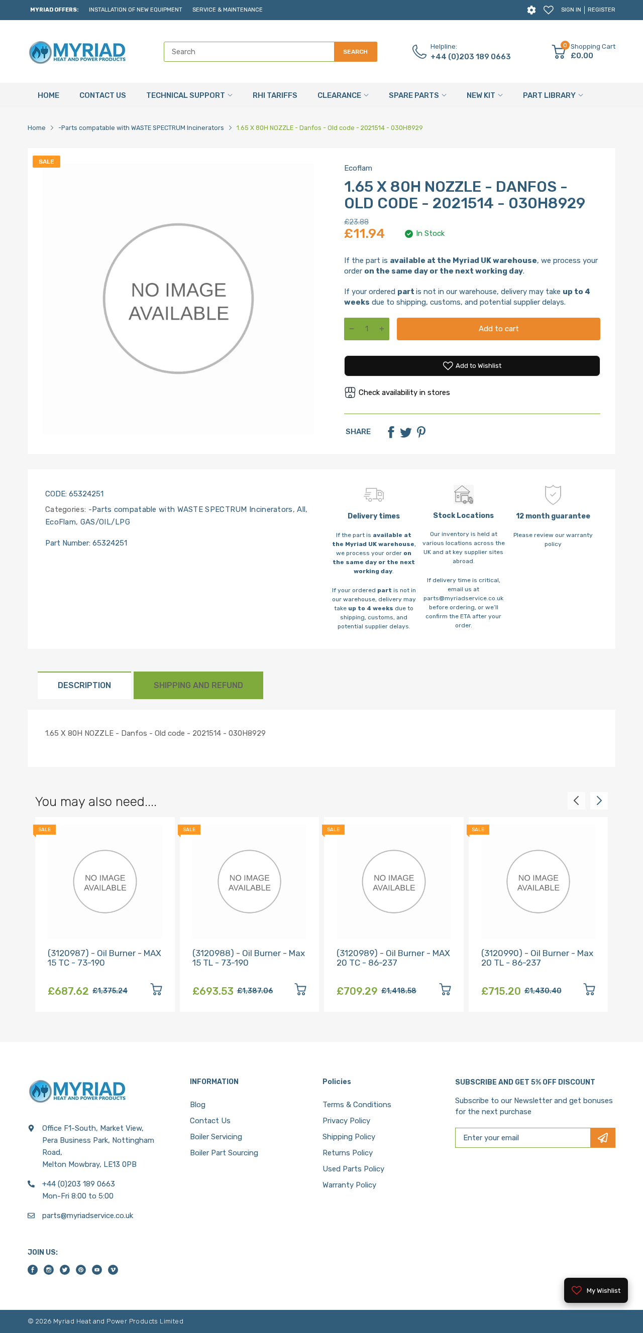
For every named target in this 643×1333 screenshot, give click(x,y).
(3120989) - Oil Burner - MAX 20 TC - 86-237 (393, 958)
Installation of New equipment (135, 10)
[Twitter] (406, 432)
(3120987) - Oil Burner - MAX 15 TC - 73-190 (104, 958)
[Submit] (602, 1138)
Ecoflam (358, 168)
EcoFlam (60, 521)
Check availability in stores (404, 392)
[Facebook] (391, 432)
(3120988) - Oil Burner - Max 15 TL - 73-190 (248, 958)
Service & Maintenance (227, 10)
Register (601, 10)
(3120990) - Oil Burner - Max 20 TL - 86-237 (537, 958)
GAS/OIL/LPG (104, 521)
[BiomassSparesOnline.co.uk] (78, 51)
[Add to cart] (156, 991)
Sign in (571, 10)
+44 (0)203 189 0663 (471, 56)
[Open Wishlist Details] (549, 10)
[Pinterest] (421, 432)
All (300, 509)
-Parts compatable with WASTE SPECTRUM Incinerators (189, 509)
